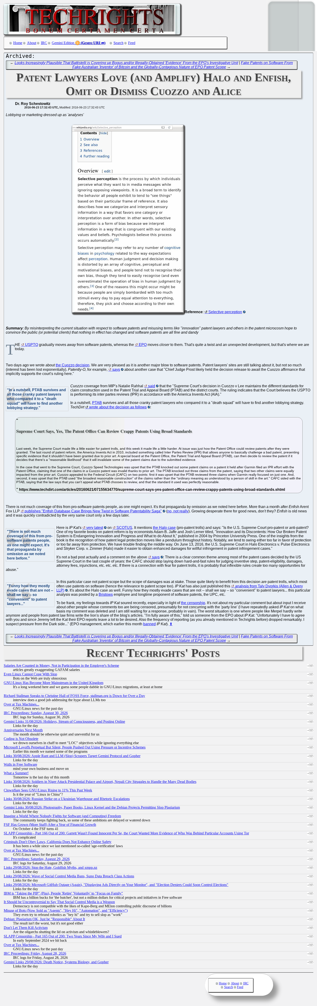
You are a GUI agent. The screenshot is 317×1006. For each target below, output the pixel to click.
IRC (44, 43)
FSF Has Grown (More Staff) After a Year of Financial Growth (50, 825)
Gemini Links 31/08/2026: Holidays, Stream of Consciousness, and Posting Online (64, 721)
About (31, 43)
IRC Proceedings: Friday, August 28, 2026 (35, 953)
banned (149, 624)
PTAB (97, 403)
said (151, 386)
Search (118, 43)
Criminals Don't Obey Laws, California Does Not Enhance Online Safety (57, 842)
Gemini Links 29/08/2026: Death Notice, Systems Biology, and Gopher (56, 962)
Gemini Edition (63, 43)
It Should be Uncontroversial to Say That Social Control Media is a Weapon (59, 902)
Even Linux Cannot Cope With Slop (30, 674)
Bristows (106, 594)
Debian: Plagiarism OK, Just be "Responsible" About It (44, 919)
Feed (131, 43)
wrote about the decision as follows (118, 407)
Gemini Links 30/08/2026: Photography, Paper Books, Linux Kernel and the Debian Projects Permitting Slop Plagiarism (92, 807)
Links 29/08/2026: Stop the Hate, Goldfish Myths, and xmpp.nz (50, 867)
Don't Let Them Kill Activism (26, 928)
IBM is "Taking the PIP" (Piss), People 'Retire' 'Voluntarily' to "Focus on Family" (63, 893)
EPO (143, 345)
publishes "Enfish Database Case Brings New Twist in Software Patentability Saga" (93, 511)
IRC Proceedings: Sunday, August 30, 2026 (36, 713)
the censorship (193, 603)
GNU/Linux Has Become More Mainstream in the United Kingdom (53, 683)
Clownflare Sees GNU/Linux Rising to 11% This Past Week (48, 790)
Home (17, 43)
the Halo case (164, 528)
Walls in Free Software (20, 764)
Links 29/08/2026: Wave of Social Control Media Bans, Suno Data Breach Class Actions (69, 876)
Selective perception (225, 312)
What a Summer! (16, 773)
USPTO (31, 345)
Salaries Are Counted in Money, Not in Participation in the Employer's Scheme (61, 665)
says (116, 369)
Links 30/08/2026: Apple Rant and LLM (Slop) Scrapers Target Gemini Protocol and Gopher (72, 756)
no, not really (177, 511)
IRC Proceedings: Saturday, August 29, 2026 (37, 859)
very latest (94, 528)
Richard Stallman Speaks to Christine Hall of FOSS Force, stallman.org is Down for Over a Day (74, 696)
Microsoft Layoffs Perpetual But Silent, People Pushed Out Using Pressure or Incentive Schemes (75, 747)
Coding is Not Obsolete (21, 739)
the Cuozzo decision (72, 365)
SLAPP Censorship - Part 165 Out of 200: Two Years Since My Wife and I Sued (63, 936)
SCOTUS (124, 528)
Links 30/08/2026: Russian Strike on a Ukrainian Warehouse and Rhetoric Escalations (67, 799)
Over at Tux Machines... (21, 704)
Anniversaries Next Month (23, 730)
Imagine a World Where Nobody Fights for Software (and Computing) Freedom (62, 816)
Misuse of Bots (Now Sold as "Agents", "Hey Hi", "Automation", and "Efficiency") (66, 910)
